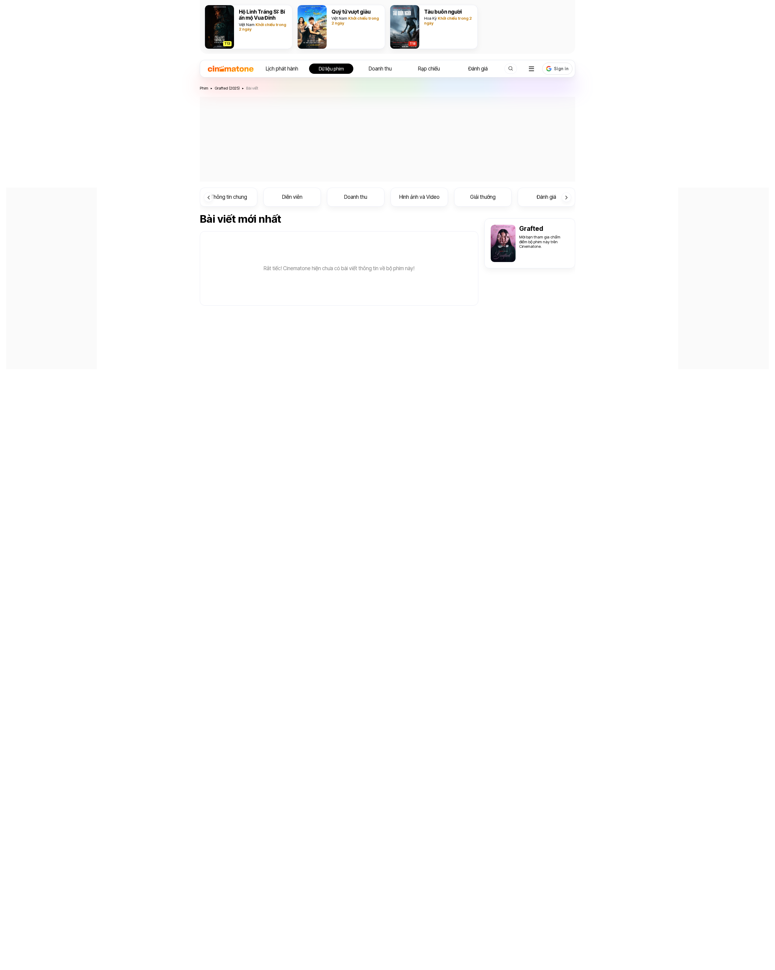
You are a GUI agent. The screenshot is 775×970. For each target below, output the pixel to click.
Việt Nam (247, 24)
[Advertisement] (387, 139)
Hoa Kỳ (430, 18)
